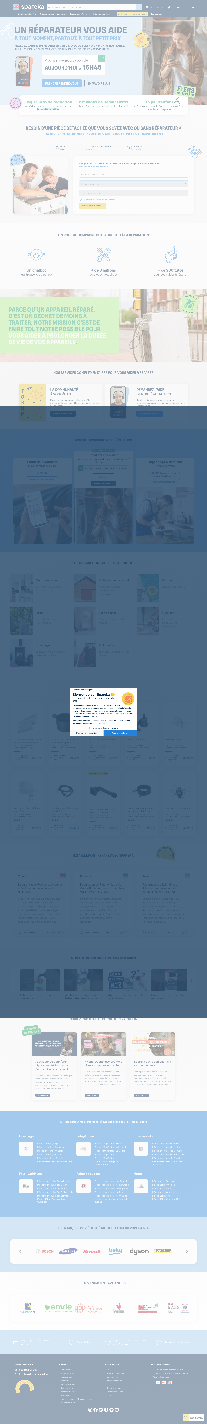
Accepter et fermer (120, 733)
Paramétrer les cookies (86, 733)
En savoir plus (99, 723)
